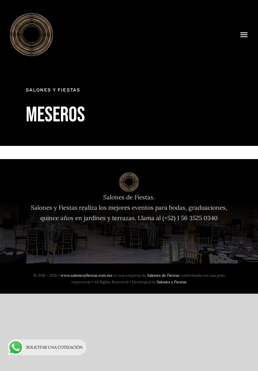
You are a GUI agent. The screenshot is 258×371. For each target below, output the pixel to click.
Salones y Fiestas (172, 282)
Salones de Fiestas (163, 275)
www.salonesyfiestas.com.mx (86, 275)
